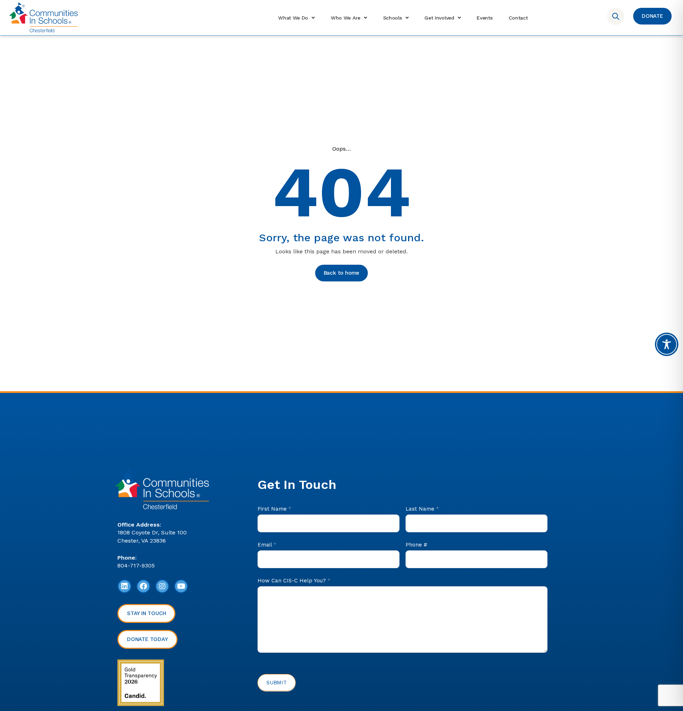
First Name (274, 509)
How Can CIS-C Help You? (294, 580)
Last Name (422, 509)
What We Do (293, 18)
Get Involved (439, 18)
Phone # (416, 545)
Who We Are (345, 18)
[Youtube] (181, 586)
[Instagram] (162, 586)
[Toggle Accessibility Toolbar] (667, 344)
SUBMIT (276, 682)
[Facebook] (143, 586)
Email (267, 545)
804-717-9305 (136, 565)
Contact (518, 18)
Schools (392, 18)
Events (484, 18)
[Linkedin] (124, 586)
